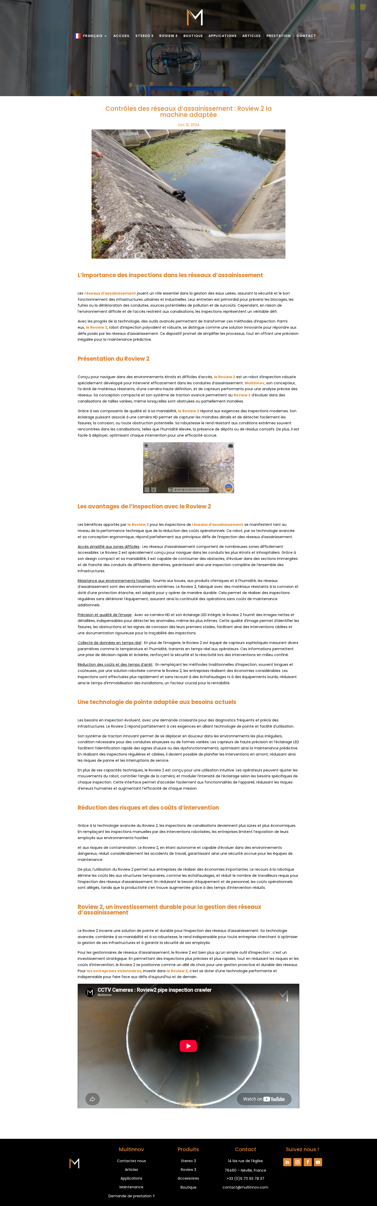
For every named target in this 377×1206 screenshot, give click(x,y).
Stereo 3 (144, 35)
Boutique (193, 35)
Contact (306, 35)
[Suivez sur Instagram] (297, 1162)
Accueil (121, 35)
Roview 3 (168, 35)
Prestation (278, 35)
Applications (223, 35)
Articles (251, 35)
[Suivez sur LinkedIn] (287, 1162)
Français (93, 35)
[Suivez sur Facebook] (308, 1162)
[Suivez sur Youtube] (318, 1162)
